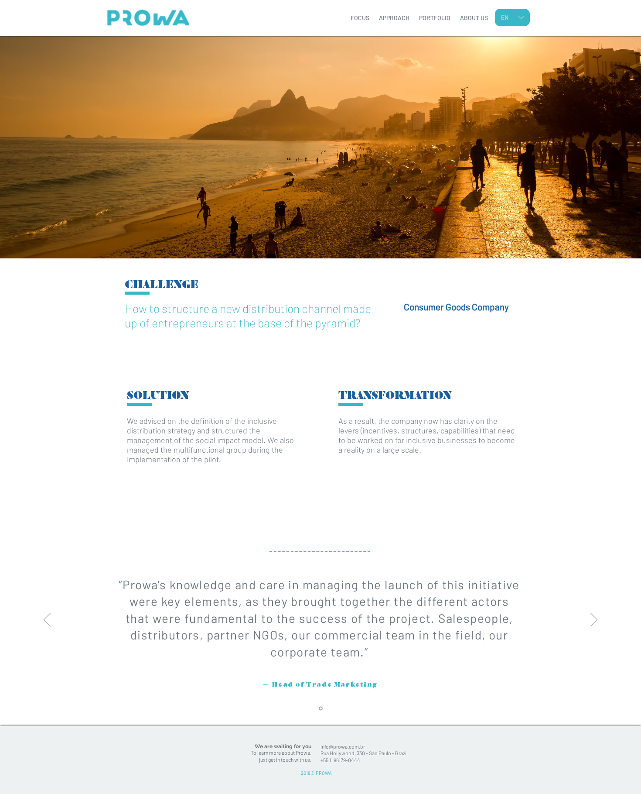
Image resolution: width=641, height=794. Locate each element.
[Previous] (47, 620)
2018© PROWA (316, 773)
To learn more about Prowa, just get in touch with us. (281, 755)
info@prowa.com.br (342, 746)
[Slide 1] (321, 709)
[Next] (593, 620)
